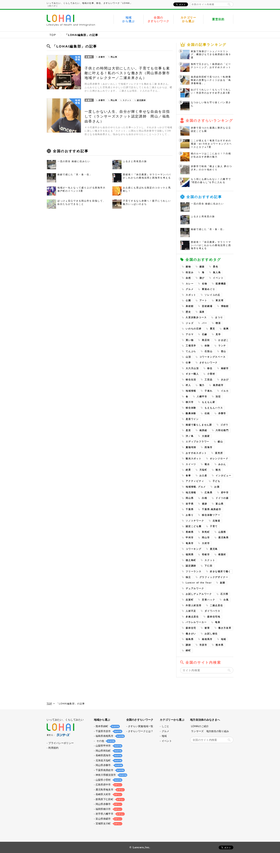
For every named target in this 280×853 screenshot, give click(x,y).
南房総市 (218, 385)
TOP (53, 34)
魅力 (202, 385)
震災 (212, 328)
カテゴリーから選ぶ (188, 19)
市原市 (203, 645)
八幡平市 (202, 396)
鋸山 (220, 441)
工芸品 (208, 379)
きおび (225, 379)
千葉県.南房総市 (211, 509)
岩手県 (190, 503)
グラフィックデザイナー (213, 577)
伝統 (207, 413)
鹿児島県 (223, 537)
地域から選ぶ (128, 19)
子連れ (208, 390)
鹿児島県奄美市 (109, 789)
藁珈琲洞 (191, 447)
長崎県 (190, 532)
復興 (226, 328)
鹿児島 (214, 549)
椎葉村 (222, 554)
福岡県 (190, 554)
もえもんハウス (214, 407)
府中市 (225, 492)
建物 (188, 266)
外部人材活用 (194, 605)
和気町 (206, 532)
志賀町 (190, 599)
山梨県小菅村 (108, 779)
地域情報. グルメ (196, 486)
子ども (216, 481)
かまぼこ (223, 340)
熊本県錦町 (107, 726)
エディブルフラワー (197, 441)
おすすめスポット (196, 453)
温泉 (202, 312)
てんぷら (191, 351)
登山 (223, 351)
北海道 (216, 520)
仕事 (188, 362)
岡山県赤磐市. (109, 765)
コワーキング (194, 549)
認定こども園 (194, 526)
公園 (188, 300)
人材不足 (191, 611)
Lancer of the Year (199, 582)
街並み (190, 272)
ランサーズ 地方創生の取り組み (210, 731)
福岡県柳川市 (108, 809)
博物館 (225, 306)
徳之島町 (191, 560)
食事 (188, 475)
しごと (165, 726)
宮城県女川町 (108, 823)
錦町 (188, 650)
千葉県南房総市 (109, 770)
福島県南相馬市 (109, 736)
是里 (188, 430)
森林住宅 (191, 628)
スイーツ (191, 464)
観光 (218, 469)
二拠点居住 (216, 605)
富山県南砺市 (108, 818)
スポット (191, 295)
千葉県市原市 (108, 731)
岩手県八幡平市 (109, 813)
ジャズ (190, 323)
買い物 (190, 340)
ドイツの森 (222, 498)
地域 (223, 639)
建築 (202, 266)
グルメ (190, 289)
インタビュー (223, 475)
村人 (188, 385)
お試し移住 (211, 633)
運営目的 (218, 19)
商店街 (206, 340)
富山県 (219, 503)
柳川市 (190, 402)
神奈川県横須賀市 (111, 774)
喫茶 (218, 323)
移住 (210, 368)
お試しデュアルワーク (199, 594)
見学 (218, 334)
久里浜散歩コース (196, 317)
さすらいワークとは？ (140, 731)
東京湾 (219, 300)
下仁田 (208, 565)
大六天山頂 (192, 368)
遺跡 (204, 503)
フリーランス (194, 571)
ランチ (222, 345)
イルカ (225, 390)
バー (204, 323)
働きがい (191, 633)
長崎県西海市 (108, 755)
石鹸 (204, 334)
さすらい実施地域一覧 (140, 726)
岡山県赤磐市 (108, 804)
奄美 (217, 622)
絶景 (188, 469)
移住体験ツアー (211, 515)
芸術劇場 (207, 306)
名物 (204, 283)
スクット (210, 560)
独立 (188, 577)
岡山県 (190, 498)
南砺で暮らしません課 (199, 424)
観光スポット (194, 458)
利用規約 (53, 747)
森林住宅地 (213, 616)
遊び (202, 278)
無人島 (217, 272)
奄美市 (190, 543)
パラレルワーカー (196, 622)
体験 (207, 345)
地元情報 (191, 492)
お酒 (217, 486)
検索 (229, 4)
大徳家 (206, 436)
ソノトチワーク (195, 520)
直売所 (219, 453)
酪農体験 (191, 413)
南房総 (203, 430)
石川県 (224, 594)
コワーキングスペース (212, 357)
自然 (188, 278)
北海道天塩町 (108, 760)
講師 (188, 645)
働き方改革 (224, 628)
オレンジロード (219, 458)
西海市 (208, 447)
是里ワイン (192, 419)
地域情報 (191, 390)
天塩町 (203, 469)
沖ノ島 (190, 436)
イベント (218, 278)
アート (203, 300)
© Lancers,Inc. (140, 847)
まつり (219, 317)
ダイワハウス (212, 611)
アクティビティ (195, 481)
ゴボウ (224, 424)
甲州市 (190, 537)
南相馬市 (207, 639)
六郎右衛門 (222, 430)
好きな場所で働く (220, 571)
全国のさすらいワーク (159, 19)
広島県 (208, 492)
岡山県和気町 (108, 750)
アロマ (190, 334)
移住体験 (191, 407)
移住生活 (191, 379)
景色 (215, 266)
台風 (226, 599)
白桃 (204, 498)
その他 (105, 741)
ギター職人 (192, 374)
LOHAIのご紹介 (200, 726)
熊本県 (219, 645)
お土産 (203, 475)
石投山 (208, 351)
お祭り (190, 515)
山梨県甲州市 (108, 745)
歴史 (188, 312)
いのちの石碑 (194, 328)
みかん (222, 464)
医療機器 (221, 283)
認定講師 (191, 565)
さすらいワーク (208, 362)
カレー (190, 283)
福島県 (190, 639)
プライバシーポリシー (61, 743)
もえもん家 (208, 402)
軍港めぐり (208, 289)
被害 (207, 628)
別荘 (218, 396)
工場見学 (191, 345)
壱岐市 (206, 554)
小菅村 (211, 374)
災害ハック (208, 599)
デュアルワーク (195, 588)
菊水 (207, 464)
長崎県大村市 (108, 794)
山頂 (188, 357)
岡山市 (206, 537)
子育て (214, 526)
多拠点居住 (192, 616)
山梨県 (222, 532)
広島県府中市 (108, 784)
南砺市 (225, 368)
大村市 (206, 543)
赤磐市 (222, 413)
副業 (222, 582)
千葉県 (190, 509)
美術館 (190, 306)
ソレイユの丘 (212, 295)
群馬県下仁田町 (109, 799)
